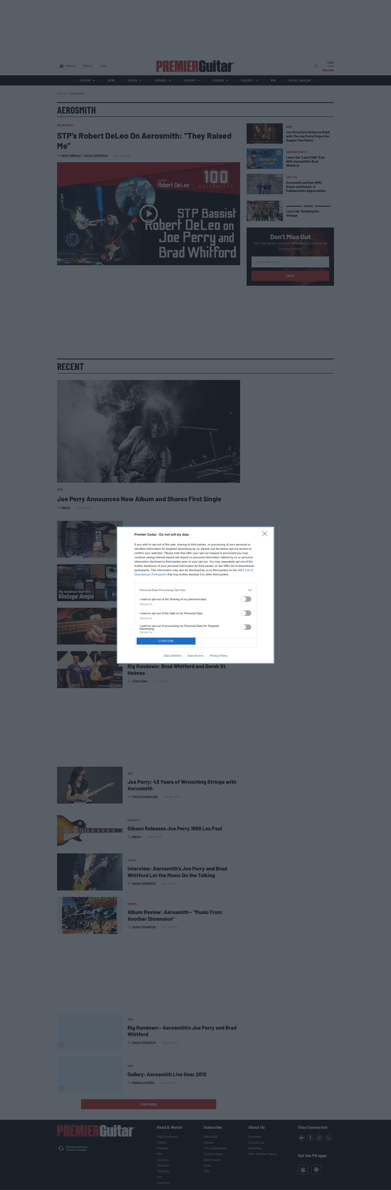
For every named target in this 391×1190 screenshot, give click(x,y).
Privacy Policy (218, 655)
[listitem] (195, 590)
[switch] (246, 599)
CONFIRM (166, 641)
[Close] (266, 535)
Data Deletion (172, 655)
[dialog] (195, 595)
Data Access (195, 655)
